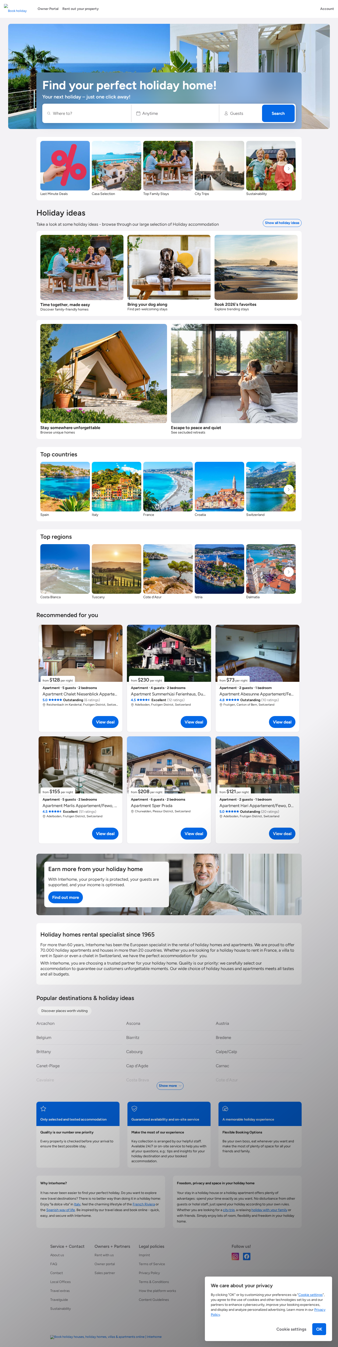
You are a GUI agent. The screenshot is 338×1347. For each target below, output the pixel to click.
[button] (175, 113)
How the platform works (157, 1291)
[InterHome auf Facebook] (246, 1256)
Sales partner (105, 1273)
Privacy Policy (149, 1273)
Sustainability (60, 1309)
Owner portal (105, 1264)
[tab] (64, 1010)
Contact (56, 1273)
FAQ (53, 1264)
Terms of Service (152, 1264)
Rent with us (104, 1255)
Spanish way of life (60, 1210)
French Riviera (144, 1204)
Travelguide (59, 1300)
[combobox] (89, 113)
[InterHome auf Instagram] (235, 1256)
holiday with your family (269, 1210)
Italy (77, 1204)
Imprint (144, 1255)
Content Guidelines (154, 1300)
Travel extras (60, 1291)
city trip (229, 1210)
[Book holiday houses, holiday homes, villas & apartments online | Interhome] (106, 1337)
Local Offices (60, 1282)
